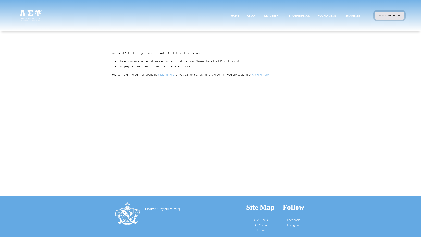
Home (235, 15)
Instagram (293, 225)
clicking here (166, 74)
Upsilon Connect (387, 15)
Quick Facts (260, 220)
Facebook (293, 220)
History (260, 230)
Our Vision (260, 225)
